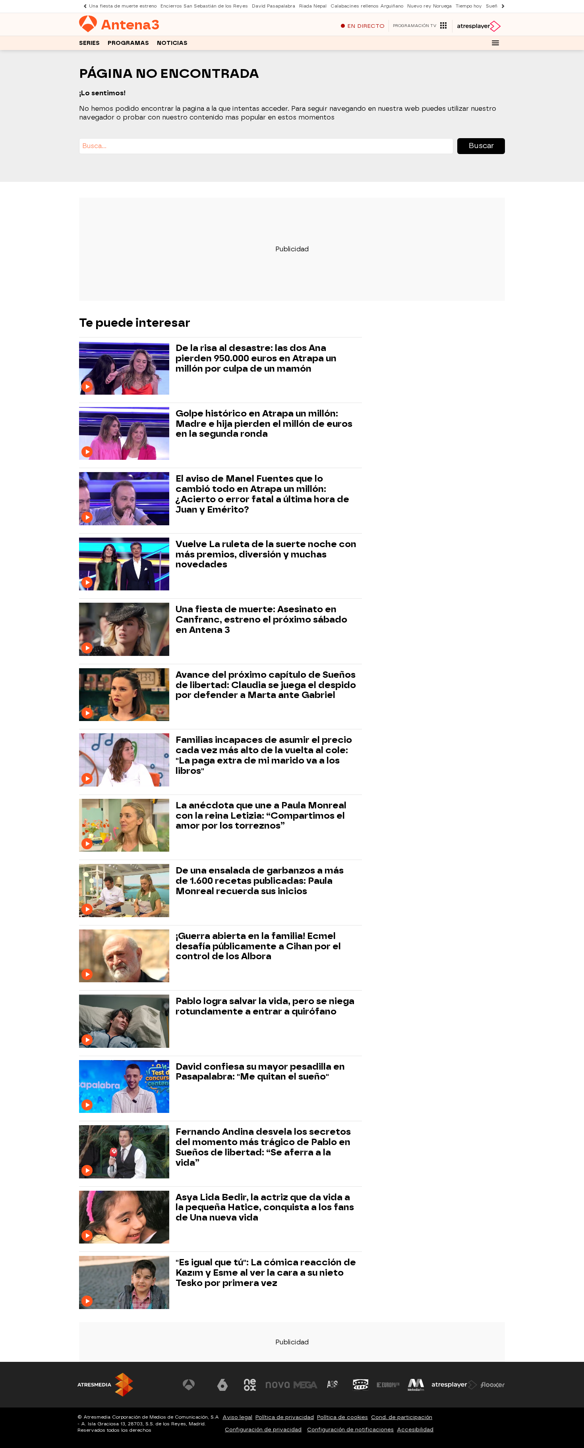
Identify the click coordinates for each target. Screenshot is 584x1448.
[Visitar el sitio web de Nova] (278, 1385)
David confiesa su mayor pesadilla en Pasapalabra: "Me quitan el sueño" (260, 1072)
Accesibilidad (415, 1430)
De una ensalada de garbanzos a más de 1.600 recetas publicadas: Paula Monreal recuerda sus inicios (260, 881)
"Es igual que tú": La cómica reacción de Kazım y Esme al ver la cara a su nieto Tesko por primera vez (266, 1272)
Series (89, 43)
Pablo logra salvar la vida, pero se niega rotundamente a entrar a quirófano (265, 1006)
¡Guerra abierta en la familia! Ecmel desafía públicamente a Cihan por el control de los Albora (258, 946)
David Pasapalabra (273, 6)
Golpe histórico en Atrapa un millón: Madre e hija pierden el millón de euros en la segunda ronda (264, 424)
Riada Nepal (313, 6)
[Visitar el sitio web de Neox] (250, 1385)
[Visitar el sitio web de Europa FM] (388, 1385)
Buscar (481, 145)
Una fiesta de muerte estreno (123, 6)
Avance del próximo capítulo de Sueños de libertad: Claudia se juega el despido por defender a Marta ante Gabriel (266, 685)
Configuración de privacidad (263, 1430)
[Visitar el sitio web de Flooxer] (493, 1385)
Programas (128, 43)
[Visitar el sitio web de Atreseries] (333, 1385)
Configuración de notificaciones (350, 1430)
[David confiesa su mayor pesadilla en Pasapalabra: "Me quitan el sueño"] (125, 1086)
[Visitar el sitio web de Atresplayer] (454, 1385)
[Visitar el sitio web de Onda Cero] (361, 1385)
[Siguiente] (501, 6)
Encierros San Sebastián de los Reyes (204, 6)
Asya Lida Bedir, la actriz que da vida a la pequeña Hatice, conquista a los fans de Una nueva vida (265, 1207)
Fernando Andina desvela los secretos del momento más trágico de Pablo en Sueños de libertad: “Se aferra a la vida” (263, 1147)
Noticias (172, 43)
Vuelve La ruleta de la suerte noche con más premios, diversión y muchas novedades (266, 554)
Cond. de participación (401, 1417)
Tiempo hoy (469, 6)
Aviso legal (237, 1417)
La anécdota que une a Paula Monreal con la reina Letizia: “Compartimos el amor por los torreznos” (261, 815)
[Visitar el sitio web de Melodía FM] (416, 1385)
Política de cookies (342, 1417)
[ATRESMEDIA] (105, 1385)
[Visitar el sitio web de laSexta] (222, 1385)
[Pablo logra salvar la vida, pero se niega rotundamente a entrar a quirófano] (125, 1021)
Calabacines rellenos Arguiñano (367, 6)
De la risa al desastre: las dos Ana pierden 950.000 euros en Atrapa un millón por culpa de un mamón (256, 358)
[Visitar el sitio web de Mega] (305, 1385)
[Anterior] (83, 6)
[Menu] (495, 43)
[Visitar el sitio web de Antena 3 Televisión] (195, 1385)
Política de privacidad (284, 1417)
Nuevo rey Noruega (429, 6)
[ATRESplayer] (478, 26)
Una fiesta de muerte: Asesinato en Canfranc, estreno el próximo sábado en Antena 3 (261, 619)
